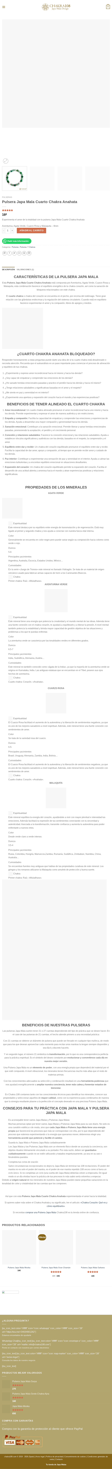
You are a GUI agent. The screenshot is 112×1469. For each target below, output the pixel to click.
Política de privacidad (54, 1457)
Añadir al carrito (31, 230)
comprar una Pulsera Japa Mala (40, 1212)
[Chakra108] (56, 7)
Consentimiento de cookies (75, 1457)
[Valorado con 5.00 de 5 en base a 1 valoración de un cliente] (56, 210)
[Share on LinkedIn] (29, 253)
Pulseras (7, 197)
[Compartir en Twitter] (14, 253)
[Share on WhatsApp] (4, 253)
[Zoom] (5, 161)
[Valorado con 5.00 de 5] (56, 1272)
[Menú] (3, 7)
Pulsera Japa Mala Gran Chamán (56, 1267)
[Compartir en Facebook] (9, 253)
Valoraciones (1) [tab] (25, 270)
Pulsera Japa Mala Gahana (93, 1267)
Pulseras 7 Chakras (27, 247)
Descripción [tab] (8, 270)
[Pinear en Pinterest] (24, 253)
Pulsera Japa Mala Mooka (19, 1267)
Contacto (59, 1459)
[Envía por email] (19, 253)
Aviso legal (40, 1457)
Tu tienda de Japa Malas (56, 1465)
